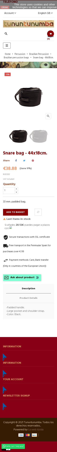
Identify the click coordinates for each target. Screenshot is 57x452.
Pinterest (33, 161)
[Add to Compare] (38, 212)
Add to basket (15, 212)
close (5, 7)
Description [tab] (28, 289)
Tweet (24, 161)
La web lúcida (35, 429)
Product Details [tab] (28, 298)
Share (16, 161)
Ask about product (22, 277)
